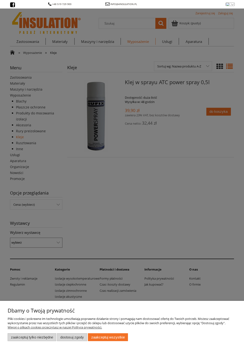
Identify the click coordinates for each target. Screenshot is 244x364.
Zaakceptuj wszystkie (108, 337)
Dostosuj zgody (72, 337)
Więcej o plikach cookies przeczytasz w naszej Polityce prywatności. (55, 327)
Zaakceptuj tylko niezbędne (32, 337)
